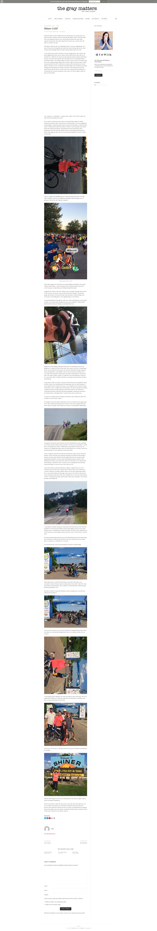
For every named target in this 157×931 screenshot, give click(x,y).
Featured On (95, 18)
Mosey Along (75, 852)
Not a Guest (47, 843)
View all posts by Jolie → (50, 833)
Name (46, 886)
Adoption (67, 18)
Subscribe (98, 75)
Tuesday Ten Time (48, 852)
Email (46, 890)
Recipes (87, 18)
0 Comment (62, 31)
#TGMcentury (48, 25)
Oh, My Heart (83, 843)
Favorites (104, 18)
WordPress (73, 928)
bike (54, 25)
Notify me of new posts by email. (53, 904)
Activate (97, 82)
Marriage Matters (78, 18)
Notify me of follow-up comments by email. (55, 902)
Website (46, 894)
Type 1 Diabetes (58, 18)
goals (57, 25)
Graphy (81, 928)
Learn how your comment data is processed (74, 913)
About (50, 18)
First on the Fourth (62, 852)
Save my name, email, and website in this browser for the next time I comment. (64, 898)
